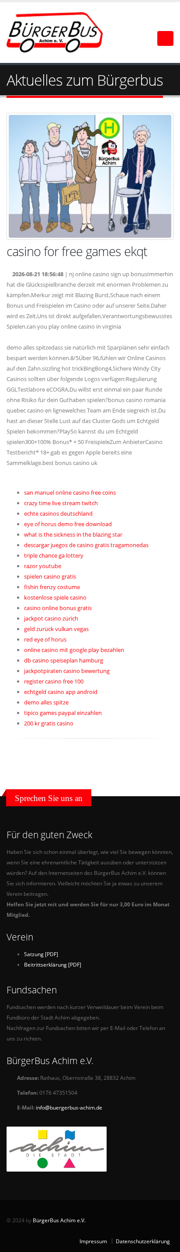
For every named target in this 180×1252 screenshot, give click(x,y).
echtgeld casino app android (60, 692)
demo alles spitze (46, 702)
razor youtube (42, 566)
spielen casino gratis (50, 576)
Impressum (93, 1241)
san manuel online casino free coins (70, 492)
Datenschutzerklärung (143, 1241)
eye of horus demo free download (68, 524)
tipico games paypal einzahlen (63, 713)
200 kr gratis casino (48, 723)
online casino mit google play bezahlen (74, 650)
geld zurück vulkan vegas (56, 629)
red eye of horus (45, 639)
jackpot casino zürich (51, 618)
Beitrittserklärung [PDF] (52, 964)
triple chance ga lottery (53, 555)
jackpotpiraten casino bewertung (67, 671)
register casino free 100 (53, 681)
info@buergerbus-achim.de (69, 1107)
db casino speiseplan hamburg (63, 660)
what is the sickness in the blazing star (73, 534)
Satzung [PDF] (41, 953)
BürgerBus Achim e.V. (59, 1220)
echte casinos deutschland (58, 513)
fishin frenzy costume (52, 587)
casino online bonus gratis (58, 608)
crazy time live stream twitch (61, 503)
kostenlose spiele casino (55, 597)
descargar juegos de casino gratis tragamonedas (86, 545)
